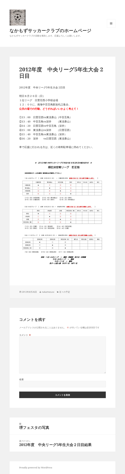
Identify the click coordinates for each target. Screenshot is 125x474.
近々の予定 (64, 291)
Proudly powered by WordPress (35, 467)
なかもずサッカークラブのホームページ (50, 30)
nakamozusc (48, 291)
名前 (21, 379)
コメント (25, 334)
